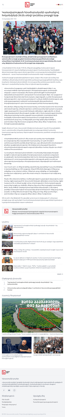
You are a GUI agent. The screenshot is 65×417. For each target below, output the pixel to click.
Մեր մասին (5, 399)
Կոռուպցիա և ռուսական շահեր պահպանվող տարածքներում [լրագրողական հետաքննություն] (16, 356)
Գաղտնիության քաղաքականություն (45, 402)
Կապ (3, 407)
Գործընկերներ (7, 402)
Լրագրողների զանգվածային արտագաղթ (46, 355)
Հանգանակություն (39, 399)
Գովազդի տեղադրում (9, 404)
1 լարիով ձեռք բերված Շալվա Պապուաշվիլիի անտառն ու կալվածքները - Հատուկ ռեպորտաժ (32, 334)
